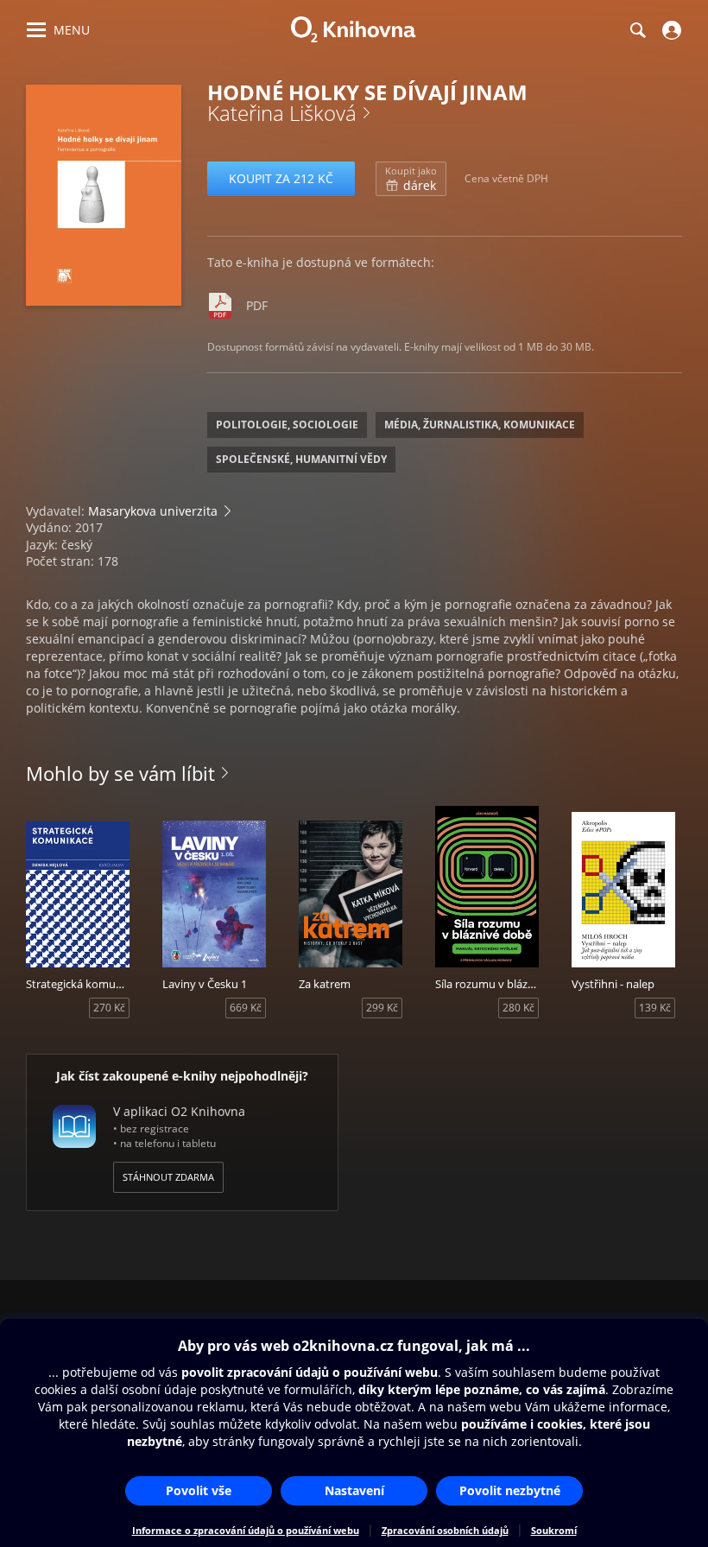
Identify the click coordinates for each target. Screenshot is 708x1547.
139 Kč (655, 1007)
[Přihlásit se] (669, 30)
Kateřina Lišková (282, 112)
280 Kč (518, 1007)
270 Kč (109, 1007)
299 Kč (382, 1007)
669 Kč (246, 1007)
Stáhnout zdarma (168, 1176)
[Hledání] (637, 30)
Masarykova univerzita (153, 511)
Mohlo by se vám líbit (120, 773)
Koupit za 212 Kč (281, 178)
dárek (411, 178)
